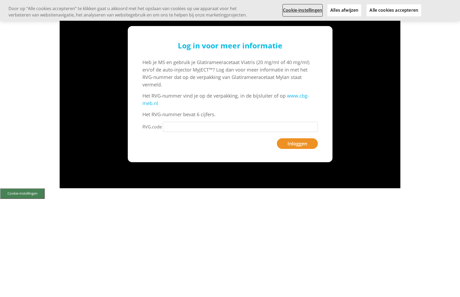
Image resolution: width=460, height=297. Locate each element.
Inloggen (297, 143)
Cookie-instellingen (22, 193)
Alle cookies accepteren (393, 10)
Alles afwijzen (344, 10)
